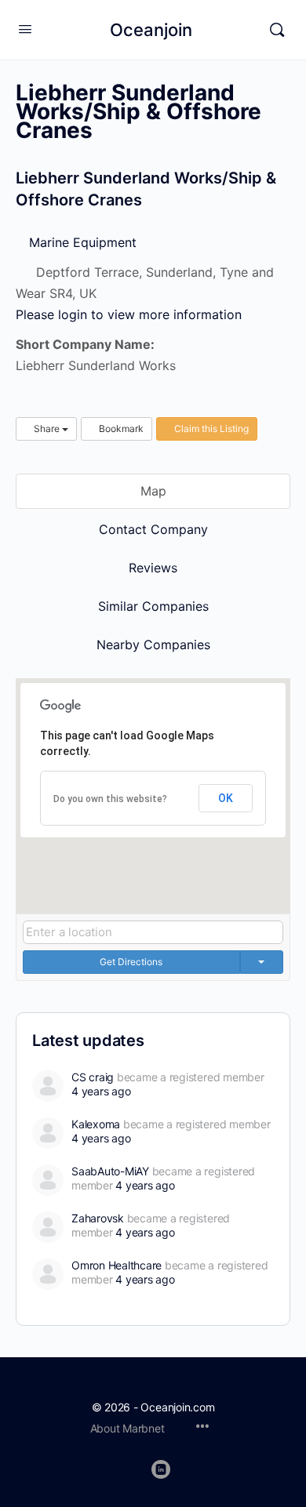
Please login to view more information (129, 314)
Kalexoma (95, 1124)
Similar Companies (153, 606)
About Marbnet (127, 1428)
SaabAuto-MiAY (110, 1171)
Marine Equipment (81, 242)
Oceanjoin (151, 30)
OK (225, 798)
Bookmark (120, 428)
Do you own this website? (110, 798)
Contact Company (153, 529)
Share (46, 428)
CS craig (92, 1077)
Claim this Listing (210, 428)
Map (153, 491)
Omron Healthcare (116, 1265)
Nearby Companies (153, 644)
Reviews (153, 568)
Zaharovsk (97, 1218)
